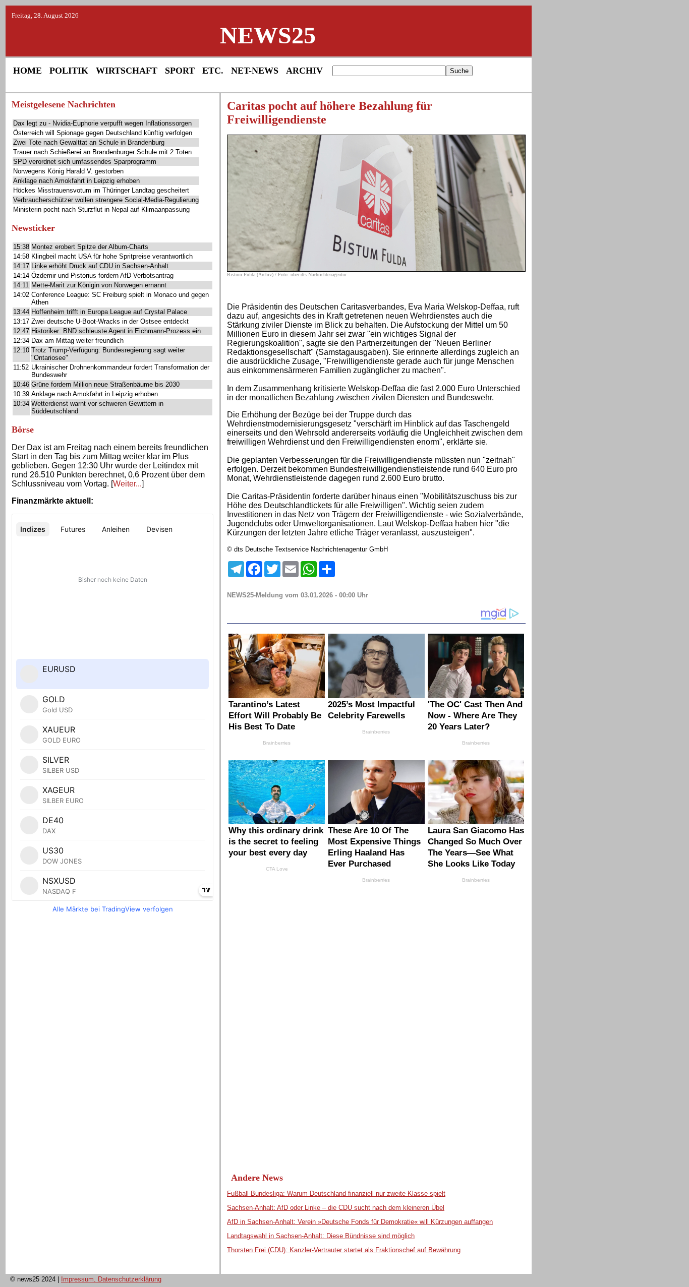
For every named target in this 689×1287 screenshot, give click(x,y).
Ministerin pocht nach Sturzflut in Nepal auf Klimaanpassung (101, 209)
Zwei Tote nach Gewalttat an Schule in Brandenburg (88, 142)
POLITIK (68, 71)
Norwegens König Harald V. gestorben (68, 171)
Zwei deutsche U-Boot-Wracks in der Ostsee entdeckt (110, 321)
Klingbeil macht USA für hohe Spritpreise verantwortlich (112, 256)
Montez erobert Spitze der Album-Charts (89, 247)
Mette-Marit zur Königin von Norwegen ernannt (98, 285)
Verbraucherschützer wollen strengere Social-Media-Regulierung (106, 200)
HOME (27, 71)
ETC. (212, 71)
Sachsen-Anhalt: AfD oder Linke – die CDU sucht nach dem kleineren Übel (335, 1207)
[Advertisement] (112, 1076)
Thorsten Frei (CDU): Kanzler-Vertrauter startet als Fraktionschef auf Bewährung (344, 1250)
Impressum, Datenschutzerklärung (111, 1279)
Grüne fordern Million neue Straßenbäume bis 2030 (105, 384)
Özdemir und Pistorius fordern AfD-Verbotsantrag (102, 275)
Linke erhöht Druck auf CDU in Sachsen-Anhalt (99, 266)
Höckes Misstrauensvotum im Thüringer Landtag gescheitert (101, 190)
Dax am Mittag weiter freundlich (77, 340)
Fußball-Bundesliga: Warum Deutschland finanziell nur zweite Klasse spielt (336, 1193)
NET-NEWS (254, 71)
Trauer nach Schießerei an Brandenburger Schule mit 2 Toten (102, 152)
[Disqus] (376, 1018)
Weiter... (127, 483)
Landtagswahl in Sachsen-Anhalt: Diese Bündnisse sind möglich (321, 1236)
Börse (23, 429)
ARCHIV (304, 71)
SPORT (180, 71)
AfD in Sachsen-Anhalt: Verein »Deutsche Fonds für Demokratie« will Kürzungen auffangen (360, 1221)
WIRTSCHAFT (126, 71)
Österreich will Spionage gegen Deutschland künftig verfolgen (102, 133)
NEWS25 (268, 35)
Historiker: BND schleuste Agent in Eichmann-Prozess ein (116, 331)
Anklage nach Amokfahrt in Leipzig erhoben (76, 181)
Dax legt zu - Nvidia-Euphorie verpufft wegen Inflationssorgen (102, 123)
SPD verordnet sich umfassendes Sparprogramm (84, 161)
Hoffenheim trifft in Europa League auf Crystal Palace (109, 312)
